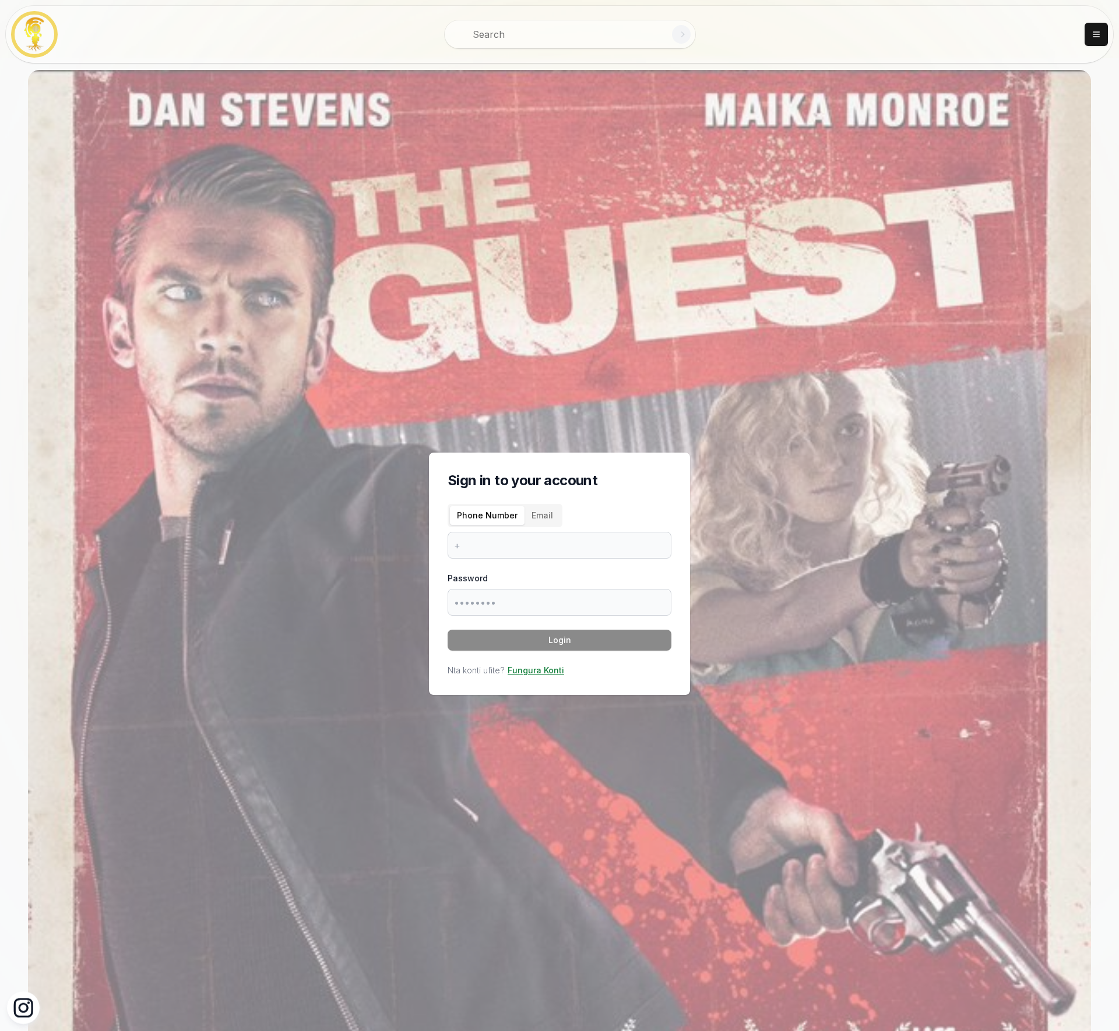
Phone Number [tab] (487, 515)
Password (468, 578)
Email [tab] (542, 515)
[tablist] (505, 515)
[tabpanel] (559, 545)
